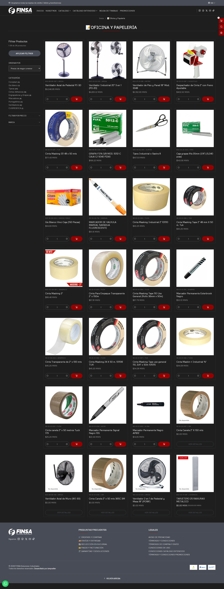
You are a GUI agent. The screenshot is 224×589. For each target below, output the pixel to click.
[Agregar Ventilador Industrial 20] (120, 99)
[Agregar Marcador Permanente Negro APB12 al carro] (164, 444)
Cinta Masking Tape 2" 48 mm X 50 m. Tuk (194, 223)
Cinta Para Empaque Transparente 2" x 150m (107, 295)
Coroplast (14, 82)
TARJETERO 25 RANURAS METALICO (190, 500)
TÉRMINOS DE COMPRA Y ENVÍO (164, 544)
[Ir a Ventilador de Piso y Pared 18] (151, 60)
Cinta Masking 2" (54, 293)
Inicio (101, 18)
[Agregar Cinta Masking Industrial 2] (164, 238)
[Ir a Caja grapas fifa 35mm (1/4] (195, 128)
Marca (12, 122)
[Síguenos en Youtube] (210, 10)
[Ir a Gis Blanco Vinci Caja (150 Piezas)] (64, 197)
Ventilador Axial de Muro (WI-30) (62, 498)
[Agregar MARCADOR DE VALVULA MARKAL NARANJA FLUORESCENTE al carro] (120, 238)
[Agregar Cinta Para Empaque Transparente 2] (120, 307)
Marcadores (15, 98)
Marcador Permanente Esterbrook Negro (194, 295)
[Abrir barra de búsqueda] (221, 26)
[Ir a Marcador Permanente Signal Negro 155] (107, 405)
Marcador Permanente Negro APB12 (148, 431)
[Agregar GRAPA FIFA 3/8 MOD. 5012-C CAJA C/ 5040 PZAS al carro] (120, 167)
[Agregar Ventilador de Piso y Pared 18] (164, 99)
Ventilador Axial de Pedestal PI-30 (63, 85)
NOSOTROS (51, 10)
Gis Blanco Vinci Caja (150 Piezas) (62, 222)
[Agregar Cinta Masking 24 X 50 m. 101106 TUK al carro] (120, 375)
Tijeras (13, 88)
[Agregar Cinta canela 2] (76, 444)
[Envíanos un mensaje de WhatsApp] (5, 583)
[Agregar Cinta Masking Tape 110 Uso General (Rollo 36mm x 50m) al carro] (164, 307)
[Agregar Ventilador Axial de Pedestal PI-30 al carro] (76, 99)
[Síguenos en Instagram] (199, 10)
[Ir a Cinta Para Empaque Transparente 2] (107, 268)
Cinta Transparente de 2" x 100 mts (63, 361)
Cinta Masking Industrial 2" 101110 (150, 222)
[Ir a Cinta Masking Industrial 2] (151, 197)
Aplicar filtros (24, 53)
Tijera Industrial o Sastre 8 (147, 153)
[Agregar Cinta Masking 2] (76, 307)
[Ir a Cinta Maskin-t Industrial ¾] (195, 336)
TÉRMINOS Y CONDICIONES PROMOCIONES (169, 554)
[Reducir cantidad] (47, 99)
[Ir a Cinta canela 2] (64, 405)
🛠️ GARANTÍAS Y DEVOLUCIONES (94, 551)
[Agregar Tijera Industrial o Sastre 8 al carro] (164, 167)
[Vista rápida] (79, 59)
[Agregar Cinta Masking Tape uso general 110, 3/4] (164, 375)
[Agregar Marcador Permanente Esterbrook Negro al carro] (208, 307)
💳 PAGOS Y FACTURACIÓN (91, 548)
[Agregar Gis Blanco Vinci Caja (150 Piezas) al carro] (76, 238)
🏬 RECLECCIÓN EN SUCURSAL (93, 544)
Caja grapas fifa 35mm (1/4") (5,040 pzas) (194, 155)
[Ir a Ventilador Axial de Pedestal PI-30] (64, 60)
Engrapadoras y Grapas (20, 95)
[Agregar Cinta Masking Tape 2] (208, 238)
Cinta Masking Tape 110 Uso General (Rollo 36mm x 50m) (148, 295)
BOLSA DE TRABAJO (108, 10)
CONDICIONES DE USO (159, 548)
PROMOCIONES (127, 10)
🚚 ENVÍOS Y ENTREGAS (89, 541)
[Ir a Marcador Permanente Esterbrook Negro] (195, 268)
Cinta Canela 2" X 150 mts (189, 430)
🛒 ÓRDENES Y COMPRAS (90, 537)
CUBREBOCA (16, 108)
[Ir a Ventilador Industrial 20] (107, 60)
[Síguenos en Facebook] (203, 10)
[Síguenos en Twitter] (206, 10)
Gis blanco (14, 85)
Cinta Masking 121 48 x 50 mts (61, 153)
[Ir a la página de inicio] (20, 10)
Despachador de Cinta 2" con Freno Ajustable (194, 86)
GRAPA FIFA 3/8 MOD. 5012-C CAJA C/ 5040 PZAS (105, 155)
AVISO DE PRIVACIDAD (159, 537)
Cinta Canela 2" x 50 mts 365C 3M (107, 498)
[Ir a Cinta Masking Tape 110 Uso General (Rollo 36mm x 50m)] (151, 268)
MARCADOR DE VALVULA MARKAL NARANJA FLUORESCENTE (102, 225)
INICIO (40, 10)
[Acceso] (221, 32)
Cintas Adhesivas (17, 92)
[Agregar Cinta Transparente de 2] (76, 375)
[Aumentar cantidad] (67, 99)
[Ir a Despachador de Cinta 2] (195, 60)
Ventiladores (15, 105)
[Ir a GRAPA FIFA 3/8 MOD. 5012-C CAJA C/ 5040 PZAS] (107, 128)
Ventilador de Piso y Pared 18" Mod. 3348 (151, 86)
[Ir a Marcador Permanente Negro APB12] (151, 405)
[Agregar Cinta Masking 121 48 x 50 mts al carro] (76, 167)
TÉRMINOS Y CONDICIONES (162, 541)
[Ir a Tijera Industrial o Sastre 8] (151, 128)
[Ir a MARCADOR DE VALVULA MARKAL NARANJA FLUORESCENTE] (107, 197)
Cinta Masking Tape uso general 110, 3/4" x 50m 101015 (149, 363)
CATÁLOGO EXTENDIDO (84, 10)
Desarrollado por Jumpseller (45, 568)
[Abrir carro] (221, 20)
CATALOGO (63, 10)
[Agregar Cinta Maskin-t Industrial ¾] (208, 375)
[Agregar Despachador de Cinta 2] (208, 99)
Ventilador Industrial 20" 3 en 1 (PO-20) (105, 86)
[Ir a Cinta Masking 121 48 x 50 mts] (64, 128)
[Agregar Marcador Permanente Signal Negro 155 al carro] (120, 444)
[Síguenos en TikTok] (213, 10)
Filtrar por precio (17, 116)
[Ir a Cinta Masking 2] (64, 268)
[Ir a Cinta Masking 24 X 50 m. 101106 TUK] (107, 336)
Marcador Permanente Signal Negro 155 (104, 431)
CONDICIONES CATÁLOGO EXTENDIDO (167, 551)
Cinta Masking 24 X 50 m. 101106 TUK (106, 363)
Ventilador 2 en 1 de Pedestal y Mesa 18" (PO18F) (149, 500)
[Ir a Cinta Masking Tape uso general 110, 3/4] (151, 336)
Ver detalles (195, 444)
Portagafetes (16, 101)
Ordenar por (14, 63)
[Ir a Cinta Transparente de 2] (64, 336)
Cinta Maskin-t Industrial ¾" (191, 361)
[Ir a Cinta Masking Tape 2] (195, 197)
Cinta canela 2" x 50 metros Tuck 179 (62, 431)
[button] (112, 578)
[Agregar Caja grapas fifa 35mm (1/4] (208, 167)
